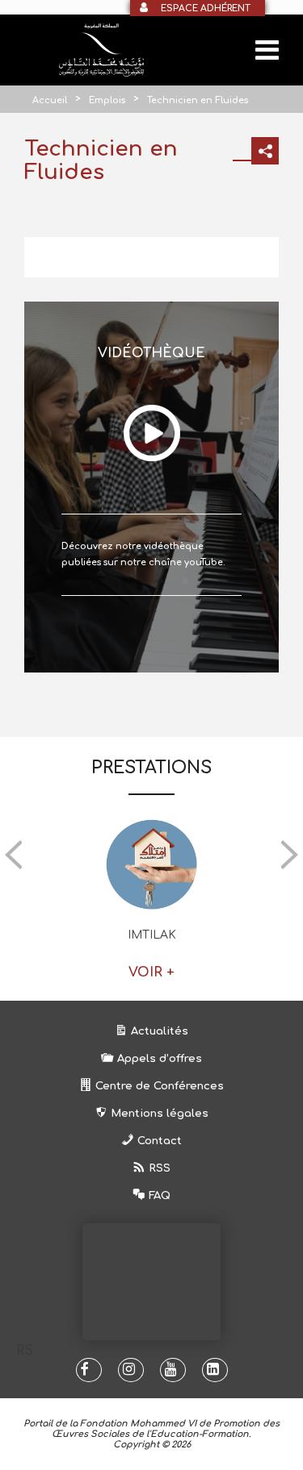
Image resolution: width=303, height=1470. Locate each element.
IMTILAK (152, 935)
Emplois (107, 100)
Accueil (49, 100)
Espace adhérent (205, 8)
